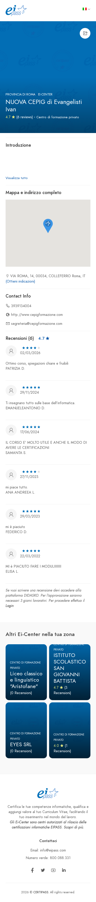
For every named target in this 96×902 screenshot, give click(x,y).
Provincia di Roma (20, 94)
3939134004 (21, 306)
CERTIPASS (40, 892)
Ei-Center (45, 94)
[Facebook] (32, 871)
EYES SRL (21, 744)
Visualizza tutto (17, 178)
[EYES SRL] (26, 730)
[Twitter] (43, 871)
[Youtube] (53, 871)
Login (10, 605)
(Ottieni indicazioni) (20, 281)
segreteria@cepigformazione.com (36, 323)
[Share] (85, 33)
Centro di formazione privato (57, 117)
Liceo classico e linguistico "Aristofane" (26, 680)
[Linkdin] (64, 871)
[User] (11, 350)
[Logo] (16, 10)
